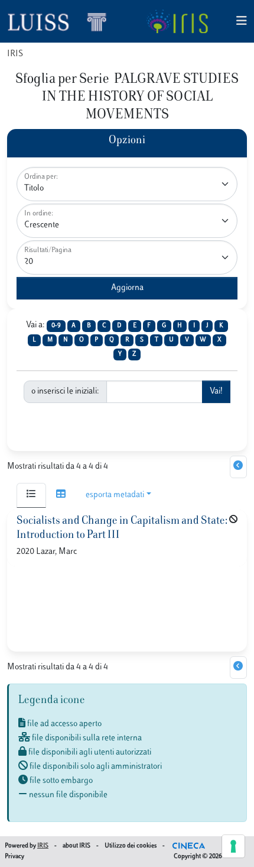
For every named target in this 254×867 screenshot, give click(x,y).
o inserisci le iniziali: (65, 391)
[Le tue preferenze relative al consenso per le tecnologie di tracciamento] (233, 846)
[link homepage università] (176, 21)
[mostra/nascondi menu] (241, 21)
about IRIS (76, 846)
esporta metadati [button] (115, 495)
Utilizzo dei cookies (131, 846)
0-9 (56, 326)
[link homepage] (62, 21)
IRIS (15, 54)
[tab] (31, 495)
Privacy (14, 856)
